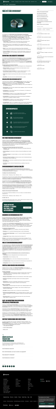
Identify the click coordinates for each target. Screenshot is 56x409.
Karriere (15, 397)
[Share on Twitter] (9, 366)
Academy (7, 4)
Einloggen (44, 1)
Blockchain (17, 384)
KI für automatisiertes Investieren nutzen (43, 33)
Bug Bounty (35, 401)
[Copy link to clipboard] (14, 366)
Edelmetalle (5, 384)
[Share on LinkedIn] (7, 366)
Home (4, 4)
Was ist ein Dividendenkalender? (42, 18)
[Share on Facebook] (3, 366)
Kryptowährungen (5, 380)
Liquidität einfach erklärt (40, 65)
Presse (19, 397)
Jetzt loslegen (50, 1)
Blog (28, 397)
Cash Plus (29, 380)
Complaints (31, 401)
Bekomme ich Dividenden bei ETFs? (42, 16)
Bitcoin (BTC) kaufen (6, 387)
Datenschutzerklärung (10, 401)
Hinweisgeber (27, 401)
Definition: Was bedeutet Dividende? (42, 11)
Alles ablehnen (51, 403)
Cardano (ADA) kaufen (6, 392)
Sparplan (29, 388)
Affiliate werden (30, 384)
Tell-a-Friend (30, 383)
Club (28, 387)
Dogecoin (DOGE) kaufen (6, 391)
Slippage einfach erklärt (40, 68)
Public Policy (24, 397)
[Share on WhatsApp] (12, 366)
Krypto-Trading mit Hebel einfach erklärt (43, 44)
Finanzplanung (18, 383)
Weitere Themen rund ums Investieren (43, 24)
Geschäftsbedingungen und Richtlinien (19, 401)
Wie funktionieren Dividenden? (42, 13)
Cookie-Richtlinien (41, 401)
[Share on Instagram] (5, 366)
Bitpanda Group (6, 397)
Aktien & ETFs (5, 383)
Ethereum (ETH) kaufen (6, 388)
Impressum (4, 401)
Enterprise (26, 1)
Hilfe (31, 397)
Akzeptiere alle (43, 403)
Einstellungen (46, 406)
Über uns (11, 397)
